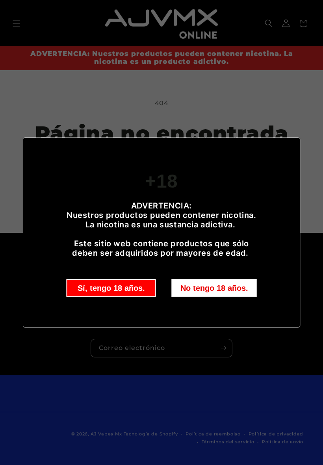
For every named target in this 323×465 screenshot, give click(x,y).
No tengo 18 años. (214, 288)
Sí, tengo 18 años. (111, 288)
